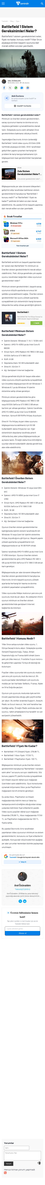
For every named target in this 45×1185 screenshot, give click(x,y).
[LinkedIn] (24, 901)
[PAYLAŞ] (5, 89)
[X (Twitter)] (20, 901)
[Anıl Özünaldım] (22, 873)
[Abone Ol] (27, 87)
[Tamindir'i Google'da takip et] (22, 859)
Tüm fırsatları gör (22, 246)
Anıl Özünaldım (14, 81)
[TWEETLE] (11, 89)
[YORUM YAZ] (22, 89)
